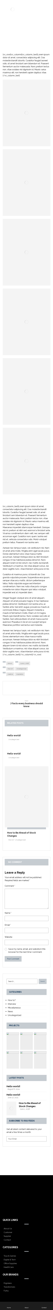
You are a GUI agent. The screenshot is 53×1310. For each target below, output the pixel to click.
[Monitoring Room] (40, 1060)
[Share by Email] (26, 690)
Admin (10, 663)
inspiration (19, 674)
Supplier (7, 1236)
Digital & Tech (10, 1260)
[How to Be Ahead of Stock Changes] (11, 1107)
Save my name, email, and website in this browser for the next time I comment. (26, 950)
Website (8, 937)
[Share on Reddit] (24, 685)
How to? (10, 669)
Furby (6, 1291)
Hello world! (13, 1086)
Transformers (9, 1287)
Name (8, 913)
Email (8, 925)
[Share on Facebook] (8, 685)
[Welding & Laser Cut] (26, 1060)
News (10, 1011)
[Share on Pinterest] (18, 685)
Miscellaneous (14, 1008)
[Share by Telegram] (44, 685)
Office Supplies (10, 1263)
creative (10, 674)
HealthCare (9, 1267)
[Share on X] (13, 685)
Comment (10, 886)
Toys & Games (10, 1256)
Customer (8, 1232)
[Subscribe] (44, 1139)
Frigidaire (8, 1283)
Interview (12, 1004)
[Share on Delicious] (29, 685)
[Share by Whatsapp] (39, 685)
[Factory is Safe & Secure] (40, 1041)
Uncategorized (21, 669)
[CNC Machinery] (13, 1041)
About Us (8, 1228)
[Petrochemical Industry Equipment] (13, 1060)
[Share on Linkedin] (34, 685)
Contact (7, 1240)
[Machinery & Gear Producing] (26, 1041)
